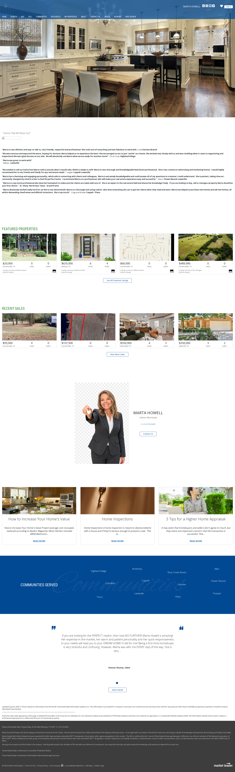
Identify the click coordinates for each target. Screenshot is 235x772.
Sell (30, 17)
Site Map (89, 766)
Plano (178, 596)
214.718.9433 (63, 727)
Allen (216, 568)
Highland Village (98, 571)
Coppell (145, 580)
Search (14, 17)
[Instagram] (207, 6)
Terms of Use (30, 766)
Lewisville (139, 593)
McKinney (137, 568)
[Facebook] (210, 6)
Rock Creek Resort (177, 572)
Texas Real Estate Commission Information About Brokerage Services (30, 755)
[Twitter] (213, 6)
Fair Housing (55, 766)
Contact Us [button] (148, 434)
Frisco (100, 596)
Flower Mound (218, 580)
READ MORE (117, 690)
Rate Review (130, 17)
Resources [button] (56, 17)
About (83, 17)
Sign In (228, 7)
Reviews (117, 17)
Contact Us (95, 17)
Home (4, 17)
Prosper (217, 593)
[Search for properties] (89, 68)
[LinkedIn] (203, 6)
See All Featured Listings (117, 280)
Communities (41, 17)
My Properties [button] (71, 17)
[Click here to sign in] (221, 6)
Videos (107, 17)
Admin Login (99, 766)
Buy (22, 17)
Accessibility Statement (74, 766)
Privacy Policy (43, 766)
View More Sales (117, 354)
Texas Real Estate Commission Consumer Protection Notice (26, 750)
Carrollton (110, 583)
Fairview (182, 584)
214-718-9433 (149, 424)
